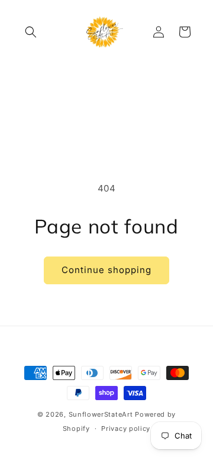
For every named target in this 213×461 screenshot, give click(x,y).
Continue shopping (106, 269)
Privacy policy (125, 428)
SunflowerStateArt (101, 414)
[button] (31, 32)
